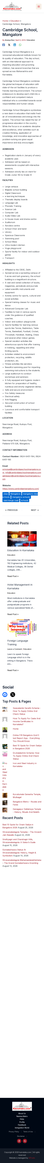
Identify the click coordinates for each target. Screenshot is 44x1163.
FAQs (22, 1119)
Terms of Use (28, 1132)
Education (31, 40)
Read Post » (12, 576)
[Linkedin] (14, 44)
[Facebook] (3, 44)
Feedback (22, 1125)
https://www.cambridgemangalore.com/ (20, 488)
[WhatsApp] (20, 44)
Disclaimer (21, 1136)
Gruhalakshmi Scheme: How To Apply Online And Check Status (26, 756)
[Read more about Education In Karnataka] (22, 539)
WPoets (32, 1158)
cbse (5, 494)
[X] (9, 44)
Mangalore (15, 494)
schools (24, 500)
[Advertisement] (22, 998)
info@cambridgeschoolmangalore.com (23, 472)
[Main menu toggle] (39, 6)
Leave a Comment (14, 649)
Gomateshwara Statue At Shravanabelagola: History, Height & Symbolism (19, 852)
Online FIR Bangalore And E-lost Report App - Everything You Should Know (26, 738)
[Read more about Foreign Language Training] (22, 628)
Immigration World (22, 1128)
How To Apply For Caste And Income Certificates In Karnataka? (26, 721)
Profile (22, 1122)
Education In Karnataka (20, 550)
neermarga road (10, 500)
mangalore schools (21, 497)
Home (15, 729)
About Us (22, 1113)
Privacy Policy (14, 1132)
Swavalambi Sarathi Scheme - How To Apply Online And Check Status (27, 711)
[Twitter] (25, 1141)
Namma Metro (22, 1116)
